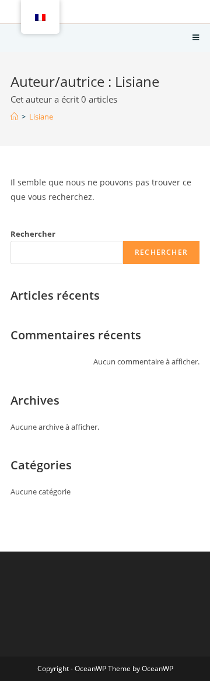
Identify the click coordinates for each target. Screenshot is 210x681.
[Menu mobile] (196, 38)
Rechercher (32, 234)
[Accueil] (14, 116)
